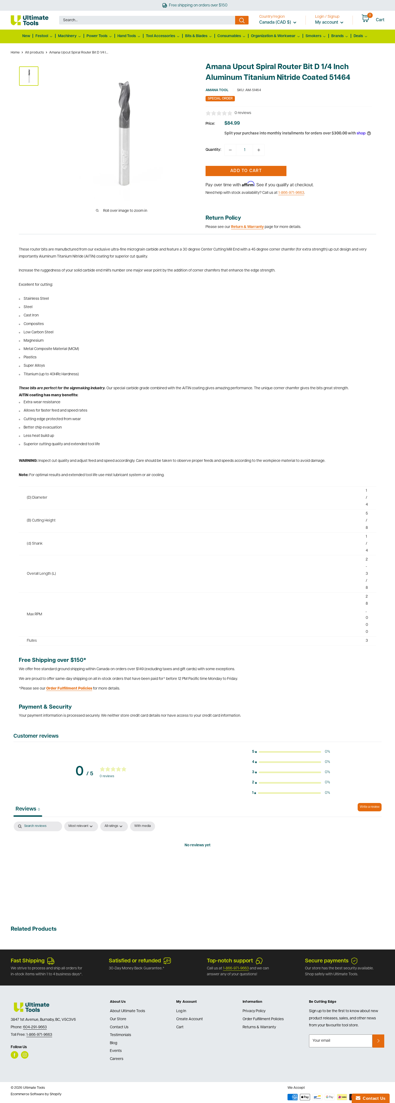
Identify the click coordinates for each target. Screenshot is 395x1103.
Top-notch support (230, 961)
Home (15, 52)
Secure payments (327, 961)
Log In (181, 1011)
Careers (116, 1059)
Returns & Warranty (259, 1027)
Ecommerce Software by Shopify (36, 1094)
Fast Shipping (28, 961)
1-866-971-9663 (291, 193)
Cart (180, 1027)
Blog (113, 1043)
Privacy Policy (254, 1011)
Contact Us (119, 1027)
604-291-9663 (35, 1027)
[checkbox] (142, 826)
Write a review (369, 807)
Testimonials (120, 1035)
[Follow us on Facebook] (14, 1055)
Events (116, 1051)
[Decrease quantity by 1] (230, 150)
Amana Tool (217, 90)
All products (34, 52)
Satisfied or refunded (135, 961)
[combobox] (147, 20)
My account (327, 22)
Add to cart (246, 171)
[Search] (242, 20)
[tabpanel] (197, 863)
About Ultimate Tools (127, 1011)
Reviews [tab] (28, 809)
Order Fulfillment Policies (263, 1019)
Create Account (189, 1019)
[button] (291, 751)
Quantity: (213, 150)
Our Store (118, 1019)
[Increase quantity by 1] (258, 150)
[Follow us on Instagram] (24, 1055)
